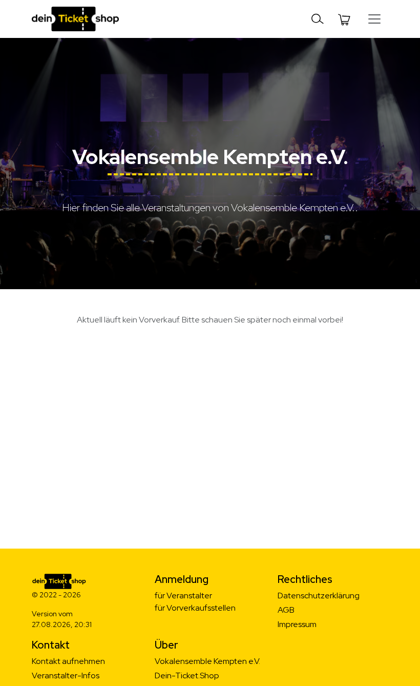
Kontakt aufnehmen (68, 661)
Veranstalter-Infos (65, 675)
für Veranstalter (183, 595)
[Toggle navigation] (317, 19)
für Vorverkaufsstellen (195, 607)
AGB (286, 609)
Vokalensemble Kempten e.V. (207, 661)
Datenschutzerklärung (319, 595)
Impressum (297, 624)
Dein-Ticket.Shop (187, 675)
